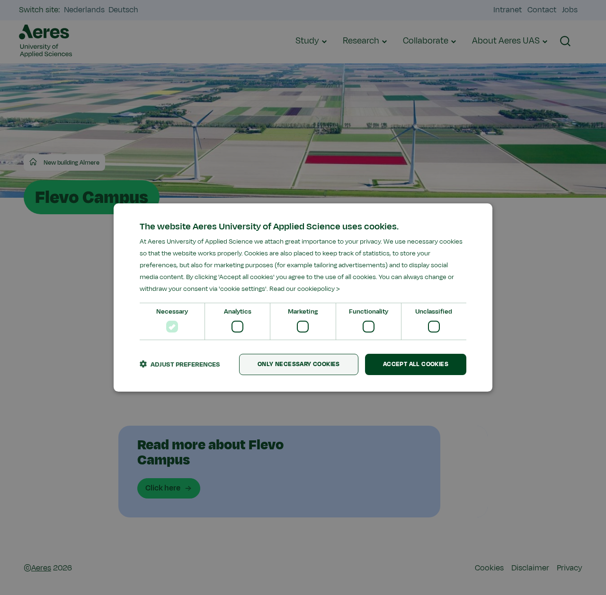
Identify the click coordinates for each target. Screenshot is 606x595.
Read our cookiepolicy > (304, 288)
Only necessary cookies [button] (299, 364)
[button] (180, 364)
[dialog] (303, 297)
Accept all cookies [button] (415, 364)
